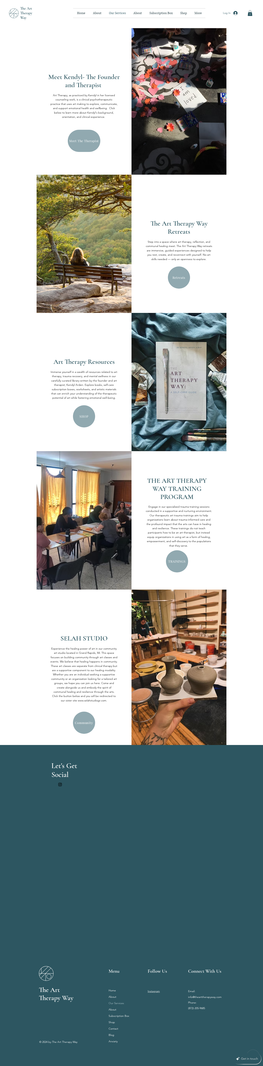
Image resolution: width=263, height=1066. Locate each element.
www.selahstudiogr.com (92, 700)
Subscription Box (119, 1016)
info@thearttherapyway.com (205, 997)
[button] (250, 13)
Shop (112, 1022)
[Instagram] (60, 784)
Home (112, 990)
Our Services (116, 1003)
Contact (113, 1028)
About (112, 997)
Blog (111, 1035)
